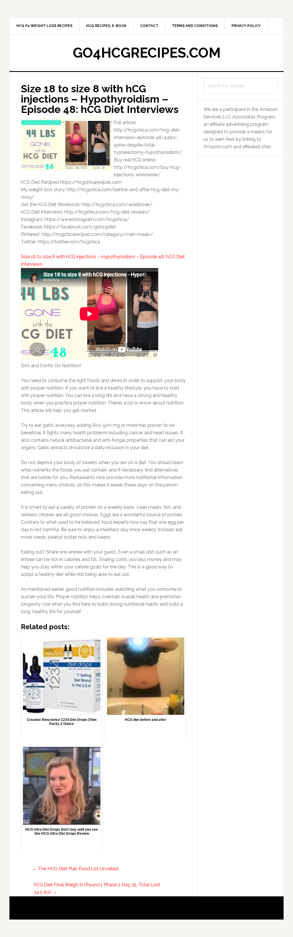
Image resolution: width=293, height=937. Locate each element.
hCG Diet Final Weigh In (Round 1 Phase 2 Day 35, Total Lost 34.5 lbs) (97, 888)
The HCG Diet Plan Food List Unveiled (75, 868)
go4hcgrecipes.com (147, 53)
